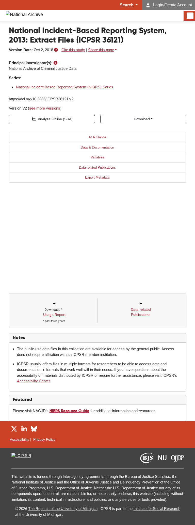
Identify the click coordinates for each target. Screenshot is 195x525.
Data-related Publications (97, 167)
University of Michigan (43, 514)
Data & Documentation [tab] (97, 147)
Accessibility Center (33, 381)
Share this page (101, 50)
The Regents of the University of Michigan (63, 508)
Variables (97, 157)
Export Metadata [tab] (97, 177)
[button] (56, 50)
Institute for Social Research (157, 508)
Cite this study (73, 50)
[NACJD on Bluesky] (34, 429)
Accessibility (19, 439)
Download (142, 119)
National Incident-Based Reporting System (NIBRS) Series (64, 87)
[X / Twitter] (14, 429)
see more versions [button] (44, 108)
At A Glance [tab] (97, 137)
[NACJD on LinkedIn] (24, 429)
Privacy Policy (44, 439)
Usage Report (54, 315)
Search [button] (127, 5)
